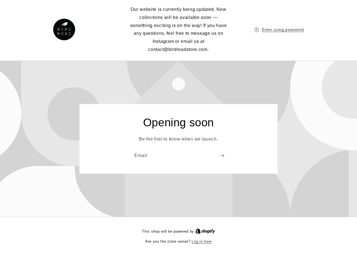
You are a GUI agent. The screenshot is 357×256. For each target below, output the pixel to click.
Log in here (202, 241)
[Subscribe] (222, 156)
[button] (279, 29)
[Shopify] (205, 231)
